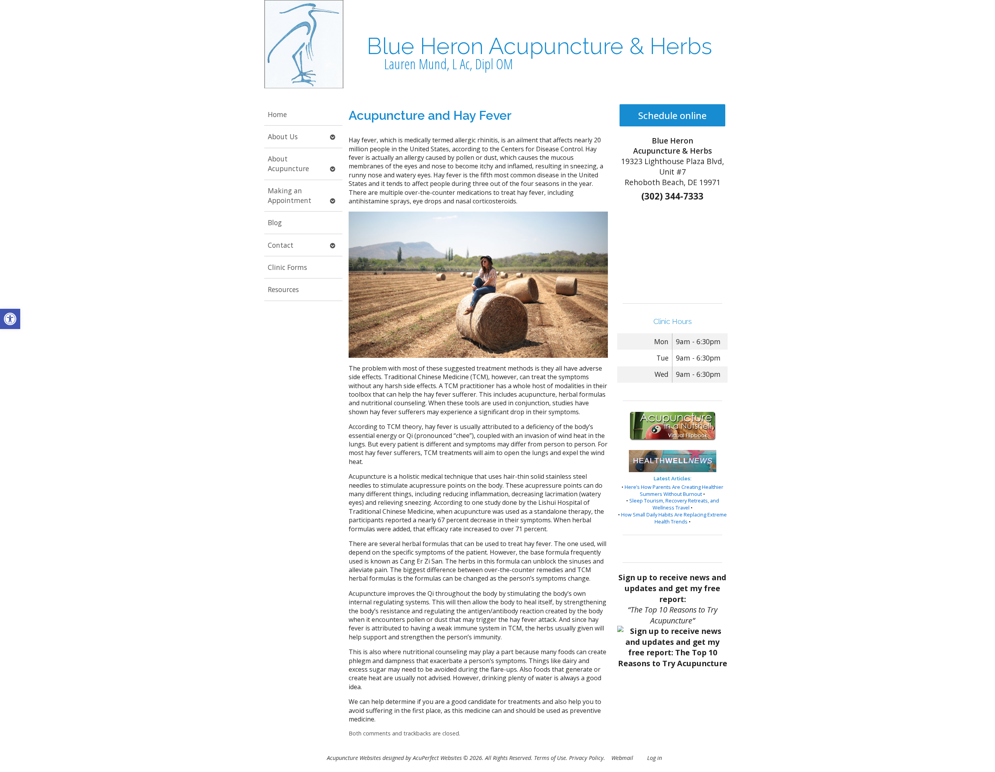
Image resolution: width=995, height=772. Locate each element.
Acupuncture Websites (354, 757)
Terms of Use (550, 757)
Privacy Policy (586, 757)
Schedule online (672, 115)
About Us (283, 136)
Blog (275, 222)
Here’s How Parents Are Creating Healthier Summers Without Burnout (674, 490)
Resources (283, 289)
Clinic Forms (287, 267)
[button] (10, 319)
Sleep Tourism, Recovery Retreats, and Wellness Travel (674, 504)
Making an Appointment (289, 195)
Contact (280, 245)
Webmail (622, 757)
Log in (654, 757)
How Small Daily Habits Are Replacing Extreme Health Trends (674, 518)
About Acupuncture (288, 163)
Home (277, 114)
